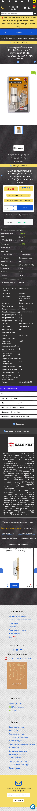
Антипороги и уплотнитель (18, 544)
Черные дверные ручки (18, 761)
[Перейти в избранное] (25, 8)
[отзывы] (35, 62)
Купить (25, 208)
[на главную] (2, 8)
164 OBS (21, 244)
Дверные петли (30, 528)
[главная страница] (2, 38)
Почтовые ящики (15, 758)
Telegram (15, 710)
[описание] (18, 62)
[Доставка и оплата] (16, 1)
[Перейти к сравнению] (29, 8)
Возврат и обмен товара (18, 616)
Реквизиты (13, 627)
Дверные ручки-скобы (26, 533)
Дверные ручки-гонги (9, 539)
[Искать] (35, 13)
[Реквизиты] (22, 1)
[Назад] (1, 62)
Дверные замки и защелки (11, 528)
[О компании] (3, 1)
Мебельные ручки (15, 741)
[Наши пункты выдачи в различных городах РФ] (10, 1)
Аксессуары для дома (17, 754)
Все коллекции (14, 768)
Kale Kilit (21, 233)
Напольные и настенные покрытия (22, 744)
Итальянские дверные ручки (19, 764)
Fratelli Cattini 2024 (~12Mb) (19, 659)
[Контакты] (29, 1)
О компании (13, 623)
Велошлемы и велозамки (18, 751)
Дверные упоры (8, 533)
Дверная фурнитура (16, 727)
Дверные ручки (15, 730)
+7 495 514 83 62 (15, 703)
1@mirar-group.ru (17, 707)
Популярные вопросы (17, 630)
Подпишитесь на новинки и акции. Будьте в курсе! (18, 789)
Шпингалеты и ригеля (28, 539)
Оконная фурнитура (16, 734)
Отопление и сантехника (18, 737)
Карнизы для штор (16, 747)
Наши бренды (14, 633)
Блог (11, 637)
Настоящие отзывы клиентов (20, 620)
